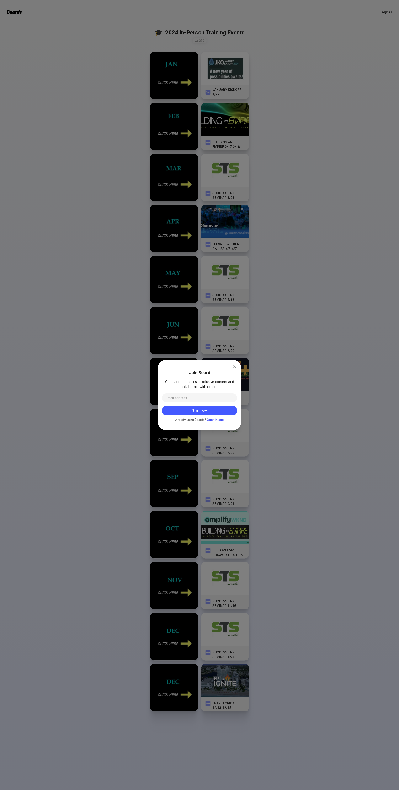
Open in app (215, 419)
